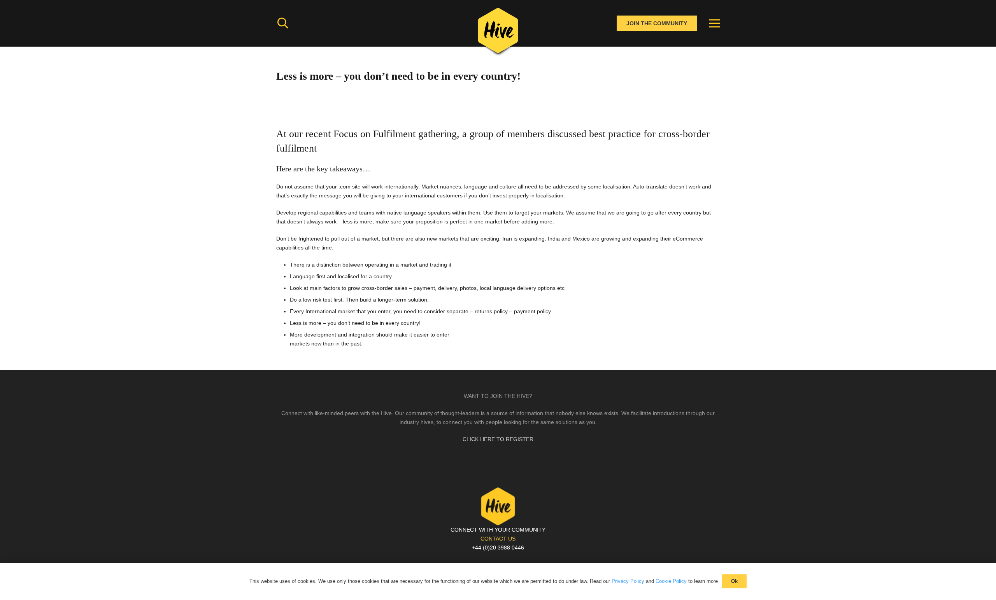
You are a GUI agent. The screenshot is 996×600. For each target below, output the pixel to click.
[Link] (498, 33)
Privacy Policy (628, 581)
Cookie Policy (671, 581)
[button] (283, 23)
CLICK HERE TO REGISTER (498, 439)
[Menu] (714, 23)
